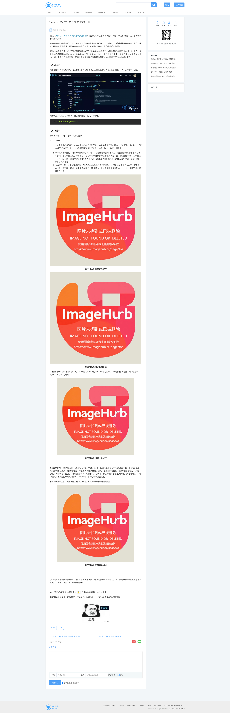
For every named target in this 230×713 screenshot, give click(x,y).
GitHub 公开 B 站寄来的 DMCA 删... (164, 59)
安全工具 (141, 12)
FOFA (114, 706)
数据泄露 (101, 13)
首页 (49, 12)
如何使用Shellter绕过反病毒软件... (163, 76)
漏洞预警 (88, 12)
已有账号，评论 (115, 675)
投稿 (167, 5)
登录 (118, 675)
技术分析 (128, 12)
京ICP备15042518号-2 (177, 709)
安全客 (142, 706)
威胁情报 (62, 12)
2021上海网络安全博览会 (173, 706)
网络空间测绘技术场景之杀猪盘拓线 (71, 36)
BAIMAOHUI (132, 706)
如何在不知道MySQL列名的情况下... (164, 63)
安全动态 (75, 12)
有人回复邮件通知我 (71, 683)
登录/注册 (179, 5)
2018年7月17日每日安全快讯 (161, 72)
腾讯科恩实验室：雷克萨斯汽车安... (164, 68)
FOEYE (121, 706)
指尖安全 (157, 706)
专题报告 (115, 12)
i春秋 (149, 706)
